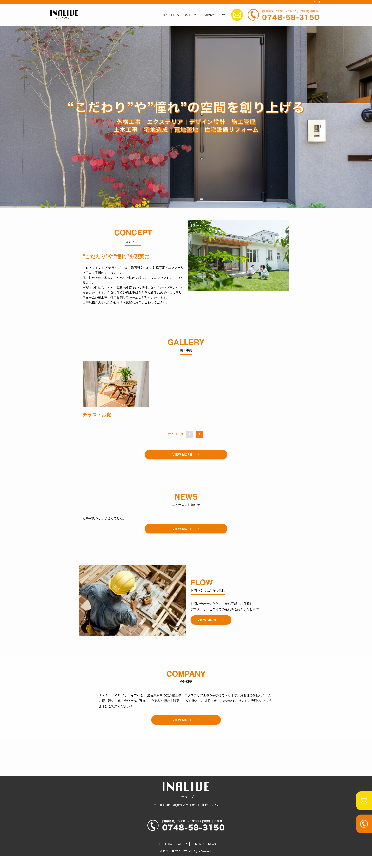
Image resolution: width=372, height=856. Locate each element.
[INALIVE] (64, 15)
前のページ (175, 434)
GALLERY (182, 844)
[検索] (319, 2)
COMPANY (198, 844)
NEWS (212, 844)
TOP (158, 844)
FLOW (168, 844)
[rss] (314, 2)
